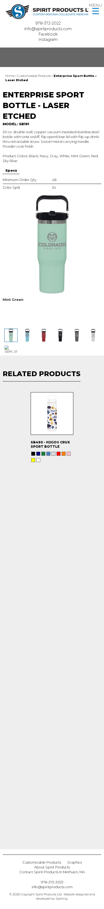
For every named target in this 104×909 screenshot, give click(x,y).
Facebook (48, 34)
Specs (11, 170)
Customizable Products (34, 76)
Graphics (74, 862)
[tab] (11, 170)
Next (99, 611)
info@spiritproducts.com (48, 28)
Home (9, 76)
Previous (5, 611)
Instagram (48, 39)
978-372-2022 (48, 23)
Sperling (61, 898)
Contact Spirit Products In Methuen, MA (52, 872)
